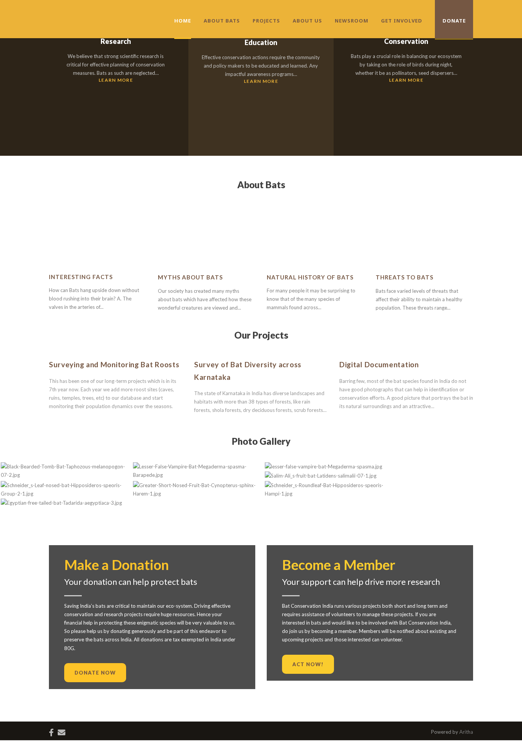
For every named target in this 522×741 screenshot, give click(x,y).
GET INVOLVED (401, 20)
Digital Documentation (379, 364)
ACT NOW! (308, 664)
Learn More (116, 80)
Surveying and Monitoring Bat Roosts (114, 364)
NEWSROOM (351, 20)
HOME (182, 20)
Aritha (466, 732)
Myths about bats (190, 277)
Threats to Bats (404, 277)
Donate (454, 20)
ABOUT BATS (222, 20)
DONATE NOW (95, 673)
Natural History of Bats (310, 277)
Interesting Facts (81, 276)
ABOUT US (307, 20)
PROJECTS (266, 20)
